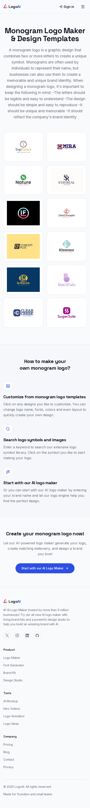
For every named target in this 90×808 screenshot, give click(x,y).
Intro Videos (11, 708)
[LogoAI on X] (7, 635)
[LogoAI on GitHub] (37, 635)
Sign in (69, 7)
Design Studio (13, 680)
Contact (8, 759)
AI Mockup (10, 701)
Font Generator (13, 665)
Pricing (8, 744)
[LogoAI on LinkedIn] (27, 635)
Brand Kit (9, 672)
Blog (6, 752)
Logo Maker (11, 657)
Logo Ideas (11, 723)
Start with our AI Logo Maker (42, 568)
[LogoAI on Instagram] (17, 635)
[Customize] (23, 147)
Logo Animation (13, 716)
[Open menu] (83, 6)
